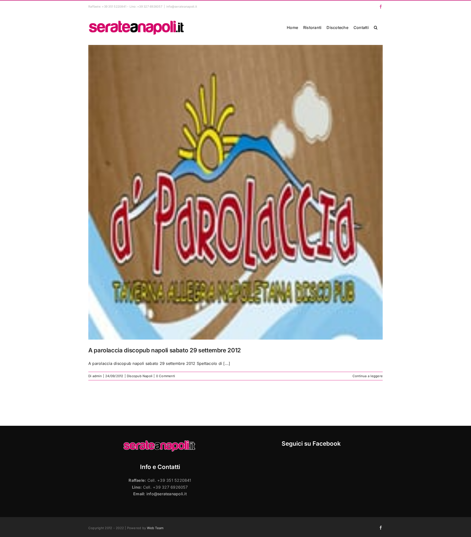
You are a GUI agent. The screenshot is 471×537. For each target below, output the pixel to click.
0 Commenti (165, 376)
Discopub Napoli (140, 376)
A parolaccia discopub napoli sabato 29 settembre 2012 (164, 350)
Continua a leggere (368, 376)
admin (97, 376)
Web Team (155, 528)
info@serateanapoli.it (181, 6)
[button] (376, 27)
